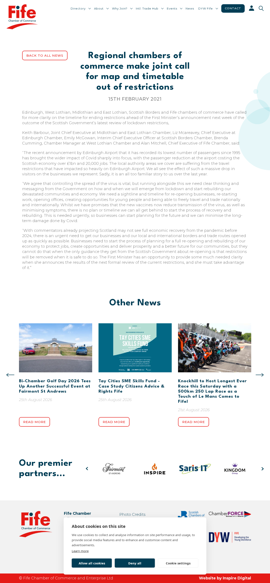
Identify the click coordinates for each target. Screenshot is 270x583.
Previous (10, 375)
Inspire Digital (237, 578)
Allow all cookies (92, 563)
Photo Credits (132, 514)
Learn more (80, 551)
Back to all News (44, 55)
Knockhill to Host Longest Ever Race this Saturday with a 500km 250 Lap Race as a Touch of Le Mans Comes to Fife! (212, 391)
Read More (34, 422)
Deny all (134, 563)
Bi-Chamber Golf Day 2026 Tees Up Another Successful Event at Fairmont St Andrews (55, 386)
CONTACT (233, 8)
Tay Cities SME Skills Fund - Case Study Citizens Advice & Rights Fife (132, 386)
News (190, 8)
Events (172, 8)
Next (260, 375)
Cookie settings (178, 563)
